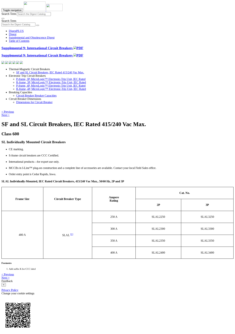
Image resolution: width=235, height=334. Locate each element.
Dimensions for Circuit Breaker (34, 102)
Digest (12, 34)
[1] (71, 234)
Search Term (8, 13)
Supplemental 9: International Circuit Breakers (37, 48)
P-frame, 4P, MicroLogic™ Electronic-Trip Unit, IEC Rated (51, 85)
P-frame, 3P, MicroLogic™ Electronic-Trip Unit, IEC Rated (51, 79)
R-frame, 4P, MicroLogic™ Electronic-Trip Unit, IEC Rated (51, 89)
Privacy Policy (9, 290)
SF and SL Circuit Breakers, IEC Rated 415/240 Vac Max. (50, 72)
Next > (5, 115)
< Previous (7, 111)
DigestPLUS (16, 31)
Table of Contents (19, 40)
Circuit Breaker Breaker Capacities (36, 95)
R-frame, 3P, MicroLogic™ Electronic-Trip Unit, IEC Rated (51, 82)
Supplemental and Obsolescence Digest (32, 37)
